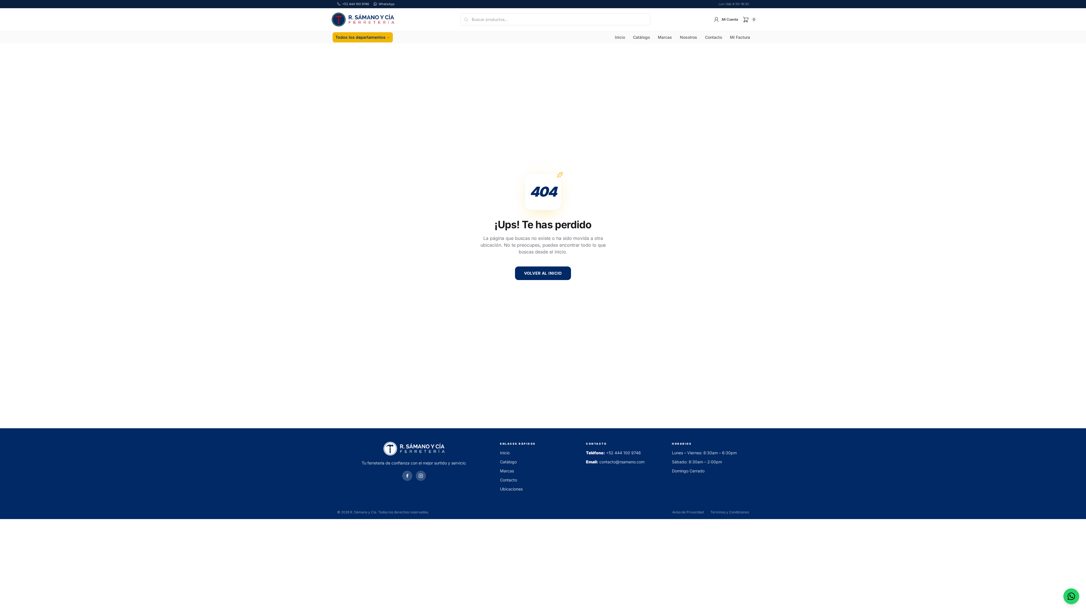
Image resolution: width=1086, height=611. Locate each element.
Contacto (713, 37)
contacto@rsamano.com (622, 461)
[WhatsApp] (1071, 596)
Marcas (665, 37)
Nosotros (688, 37)
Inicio (620, 37)
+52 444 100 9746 (623, 452)
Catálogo (641, 37)
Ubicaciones (511, 489)
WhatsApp (387, 4)
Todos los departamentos (360, 37)
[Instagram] (421, 476)
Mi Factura (740, 37)
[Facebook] (407, 476)
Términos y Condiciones (729, 512)
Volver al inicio (543, 273)
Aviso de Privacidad (688, 512)
